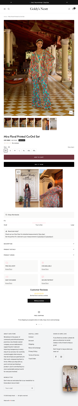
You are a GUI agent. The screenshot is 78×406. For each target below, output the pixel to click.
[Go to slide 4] (41, 324)
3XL (34, 150)
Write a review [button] (39, 301)
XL (24, 150)
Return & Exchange (34, 348)
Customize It (41, 236)
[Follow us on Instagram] (61, 356)
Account (31, 340)
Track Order (32, 358)
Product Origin (9, 255)
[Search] (9, 9)
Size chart (71, 147)
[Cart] (73, 9)
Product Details (10, 249)
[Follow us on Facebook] (55, 356)
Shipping (31, 344)
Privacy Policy (33, 351)
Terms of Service (34, 355)
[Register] (32, 388)
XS (6, 150)
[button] (27, 188)
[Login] (69, 9)
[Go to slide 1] (36, 324)
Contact (31, 337)
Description (8, 244)
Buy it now (39, 164)
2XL (29, 150)
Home (5, 16)
